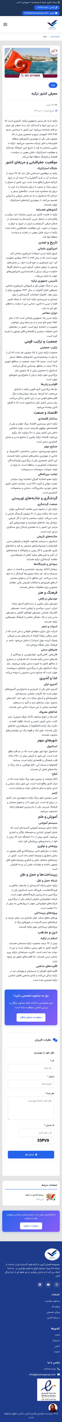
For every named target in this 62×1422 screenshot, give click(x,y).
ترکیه (53, 85)
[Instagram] (57, 1285)
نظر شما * (49, 1093)
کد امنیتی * (49, 1125)
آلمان (57, 1346)
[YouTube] (48, 1285)
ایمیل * (50, 1076)
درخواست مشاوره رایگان (31, 1017)
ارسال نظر (29, 1154)
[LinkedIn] (40, 1285)
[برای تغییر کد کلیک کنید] (43, 1140)
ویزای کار (56, 1307)
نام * (52, 1060)
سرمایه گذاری (53, 1318)
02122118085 (49, 1369)
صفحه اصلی (55, 36)
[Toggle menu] (5, 24)
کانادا (57, 1335)
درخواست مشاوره (31, 1226)
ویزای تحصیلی (53, 1312)
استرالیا (56, 1341)
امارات (57, 1352)
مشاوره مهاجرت (52, 1301)
